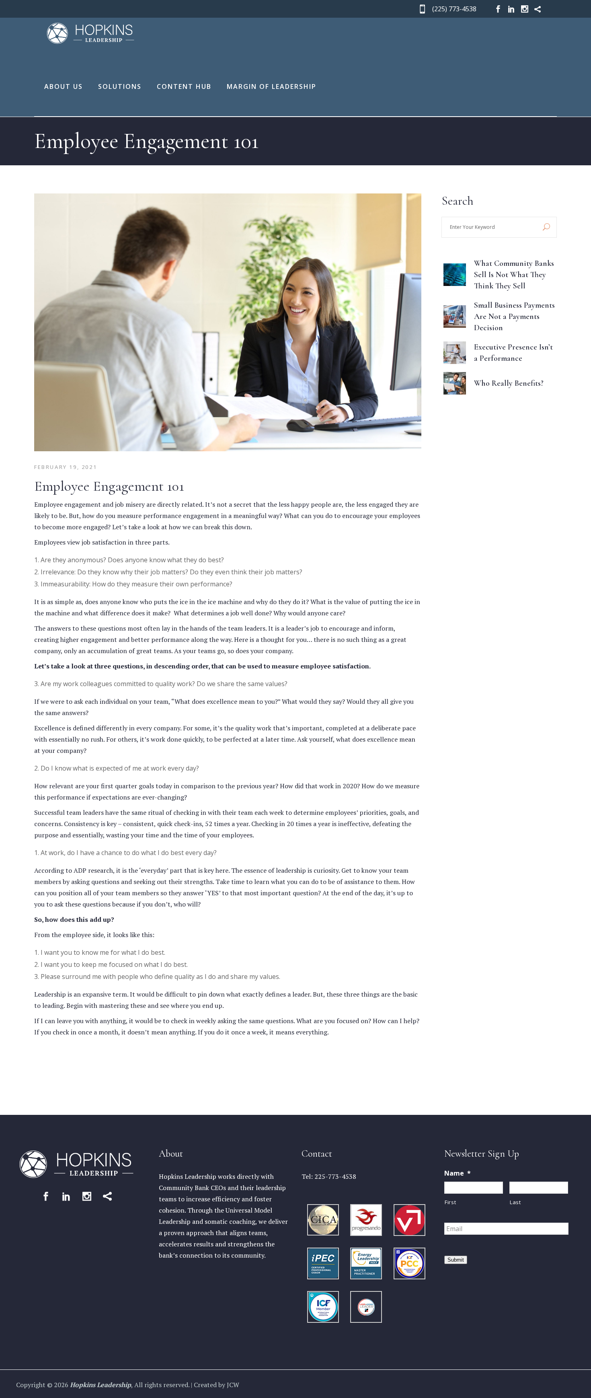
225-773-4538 (335, 1176)
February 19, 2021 (65, 467)
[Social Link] (45, 1196)
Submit (455, 1260)
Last (515, 1202)
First (450, 1202)
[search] (546, 227)
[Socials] (498, 9)
